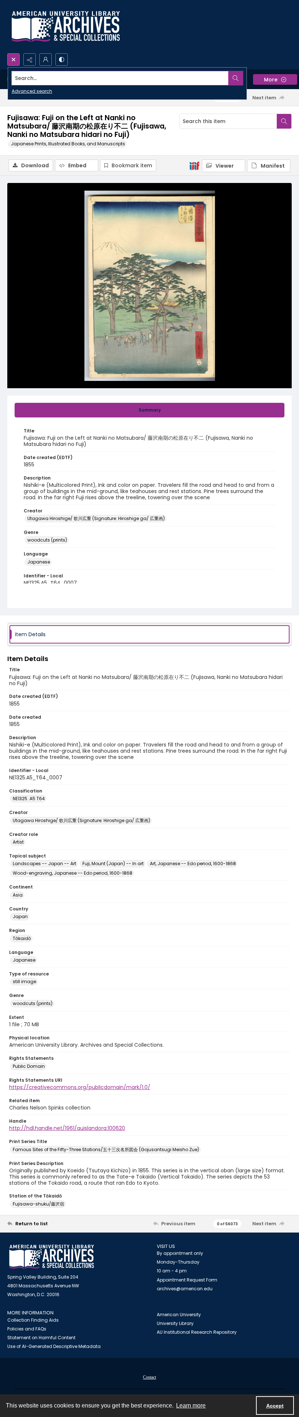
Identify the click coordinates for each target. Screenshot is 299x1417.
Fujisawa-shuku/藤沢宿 (38, 1204)
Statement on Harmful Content (41, 1337)
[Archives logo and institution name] (65, 27)
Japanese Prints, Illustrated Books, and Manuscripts (68, 144)
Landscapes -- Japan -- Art (44, 863)
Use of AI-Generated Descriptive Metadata (54, 1346)
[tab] (149, 410)
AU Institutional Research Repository (197, 1332)
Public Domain (29, 1066)
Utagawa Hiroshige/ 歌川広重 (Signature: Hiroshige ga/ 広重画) (96, 518)
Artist (18, 842)
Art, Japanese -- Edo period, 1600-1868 (193, 863)
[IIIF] (194, 165)
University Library (175, 1323)
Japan (20, 916)
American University (179, 1314)
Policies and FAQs (26, 1329)
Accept (275, 1406)
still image (24, 981)
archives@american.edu (185, 1289)
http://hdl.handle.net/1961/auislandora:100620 (67, 1128)
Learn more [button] (191, 1405)
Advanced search (32, 91)
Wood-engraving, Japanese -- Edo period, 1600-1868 (72, 873)
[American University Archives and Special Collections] (51, 1257)
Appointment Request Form (187, 1280)
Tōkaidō (22, 938)
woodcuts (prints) (47, 540)
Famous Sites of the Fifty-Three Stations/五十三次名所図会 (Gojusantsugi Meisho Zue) (106, 1149)
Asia (18, 895)
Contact (149, 1377)
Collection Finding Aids (33, 1320)
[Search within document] (284, 121)
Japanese (38, 562)
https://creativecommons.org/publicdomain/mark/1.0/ (79, 1087)
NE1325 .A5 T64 (29, 798)
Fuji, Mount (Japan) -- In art (113, 863)
